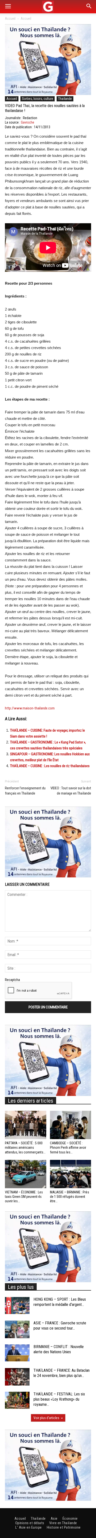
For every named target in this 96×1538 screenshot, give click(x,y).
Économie (70, 1518)
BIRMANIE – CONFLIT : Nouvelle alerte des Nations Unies (58, 1349)
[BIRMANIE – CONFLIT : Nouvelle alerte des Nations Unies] (17, 1352)
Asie (54, 1518)
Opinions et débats (29, 1523)
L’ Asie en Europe (28, 1527)
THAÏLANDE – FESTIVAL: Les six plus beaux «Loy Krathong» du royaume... (59, 1399)
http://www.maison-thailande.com (30, 708)
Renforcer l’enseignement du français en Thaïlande (25, 791)
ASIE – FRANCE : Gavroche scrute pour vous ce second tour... (59, 1326)
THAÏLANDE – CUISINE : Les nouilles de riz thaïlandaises (50, 766)
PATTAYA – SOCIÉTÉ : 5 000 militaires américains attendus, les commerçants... (25, 1147)
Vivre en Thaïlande (63, 1523)
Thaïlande (65, 99)
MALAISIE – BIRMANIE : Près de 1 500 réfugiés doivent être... (69, 1196)
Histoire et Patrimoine (64, 1527)
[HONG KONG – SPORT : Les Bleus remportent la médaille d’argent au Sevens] (17, 1305)
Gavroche (27, 122)
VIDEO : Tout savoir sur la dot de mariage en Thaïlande (70, 791)
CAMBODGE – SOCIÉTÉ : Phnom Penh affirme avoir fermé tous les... (68, 1147)
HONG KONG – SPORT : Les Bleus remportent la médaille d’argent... (59, 1302)
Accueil (10, 18)
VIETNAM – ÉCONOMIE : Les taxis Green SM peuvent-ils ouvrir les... (24, 1196)
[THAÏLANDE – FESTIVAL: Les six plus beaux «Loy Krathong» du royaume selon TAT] (17, 1400)
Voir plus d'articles (46, 1418)
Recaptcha (12, 980)
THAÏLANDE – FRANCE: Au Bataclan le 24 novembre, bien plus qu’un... (61, 1373)
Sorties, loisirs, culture (37, 99)
